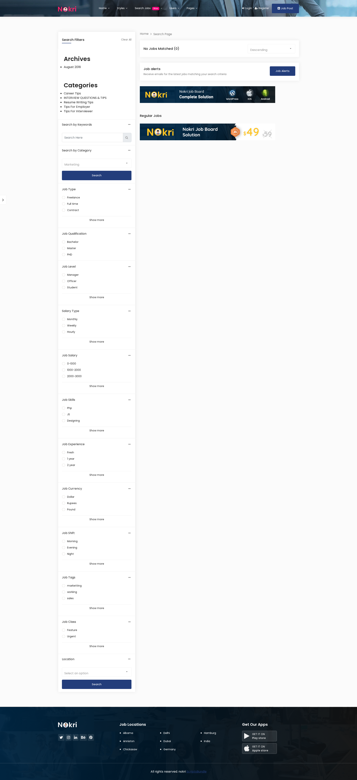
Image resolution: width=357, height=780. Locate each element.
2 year (71, 465)
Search (97, 684)
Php (69, 408)
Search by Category (76, 150)
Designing (73, 421)
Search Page (162, 34)
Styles (121, 8)
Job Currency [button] (72, 488)
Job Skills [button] (68, 400)
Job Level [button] (69, 266)
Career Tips (72, 93)
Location (68, 659)
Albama (128, 733)
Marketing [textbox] (71, 164)
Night (70, 554)
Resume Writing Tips (78, 102)
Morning (72, 541)
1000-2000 (74, 370)
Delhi (166, 733)
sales (70, 598)
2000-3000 (74, 376)
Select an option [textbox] (76, 673)
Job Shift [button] (68, 533)
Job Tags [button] (68, 577)
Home (103, 8)
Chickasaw (130, 749)
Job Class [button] (69, 622)
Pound (71, 509)
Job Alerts (283, 71)
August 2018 (72, 67)
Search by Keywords (77, 124)
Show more (96, 220)
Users (173, 8)
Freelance (73, 197)
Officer (71, 281)
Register (264, 8)
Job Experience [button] (73, 444)
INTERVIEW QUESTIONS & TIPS (85, 98)
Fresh (70, 452)
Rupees (72, 503)
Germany (169, 749)
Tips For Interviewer (78, 111)
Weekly (71, 325)
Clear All (126, 39)
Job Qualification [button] (74, 234)
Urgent (71, 636)
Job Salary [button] (69, 355)
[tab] (96, 189)
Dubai (167, 741)
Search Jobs (146, 8)
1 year (70, 459)
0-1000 (71, 363)
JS (68, 414)
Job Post (287, 8)
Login (248, 8)
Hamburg (210, 733)
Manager (73, 275)
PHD (69, 254)
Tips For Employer (77, 107)
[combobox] (96, 163)
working (72, 592)
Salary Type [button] (70, 311)
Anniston (128, 741)
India (207, 741)
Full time (72, 204)
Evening (72, 547)
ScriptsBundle (196, 771)
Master (71, 248)
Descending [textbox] (258, 50)
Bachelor (72, 242)
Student (72, 287)
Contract (73, 210)
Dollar (70, 497)
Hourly (71, 332)
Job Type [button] (69, 189)
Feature (72, 630)
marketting (74, 586)
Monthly (72, 319)
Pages (191, 8)
